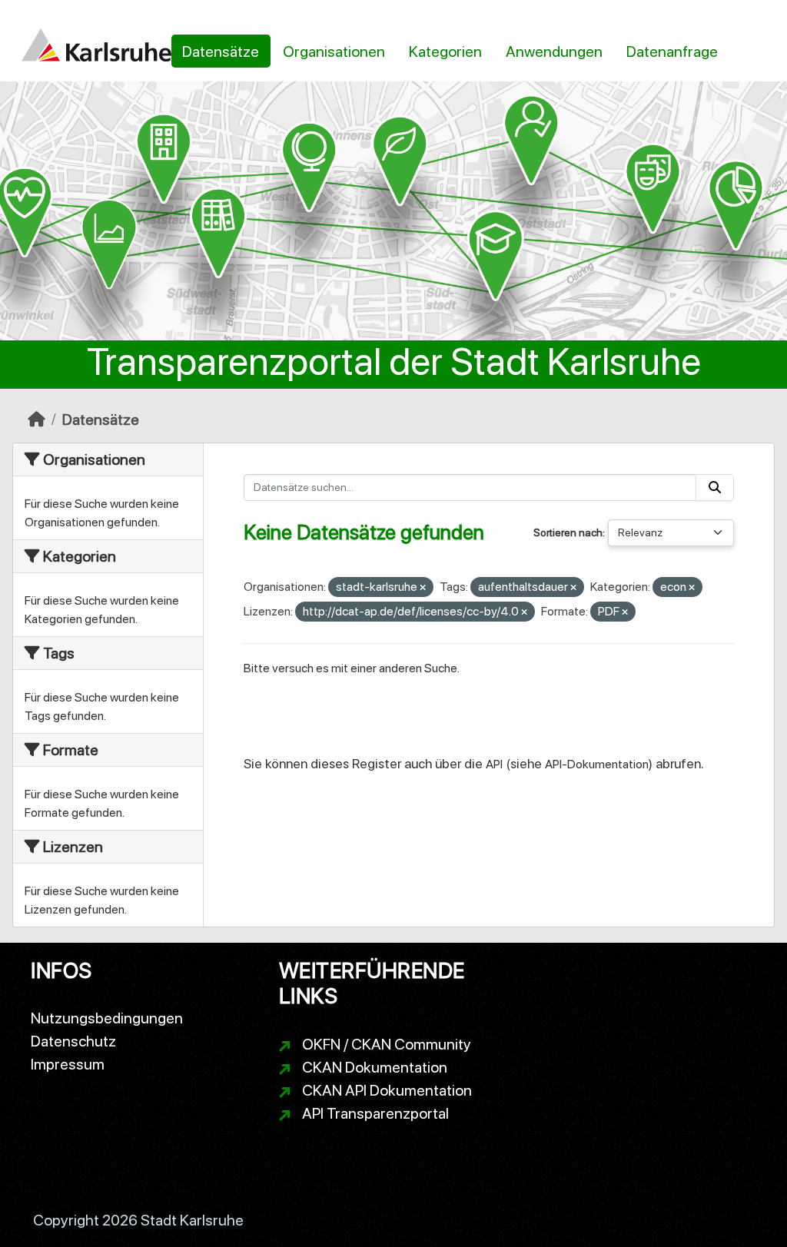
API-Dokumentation (597, 764)
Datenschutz (73, 1041)
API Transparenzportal (375, 1113)
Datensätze (220, 51)
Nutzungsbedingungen (107, 1018)
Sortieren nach (568, 532)
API (494, 764)
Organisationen (334, 51)
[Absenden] (715, 487)
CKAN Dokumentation (374, 1067)
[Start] (36, 419)
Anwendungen (554, 51)
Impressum (68, 1064)
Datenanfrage (672, 51)
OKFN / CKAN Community (386, 1044)
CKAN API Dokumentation (387, 1090)
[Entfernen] (423, 588)
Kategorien (445, 51)
